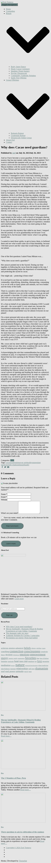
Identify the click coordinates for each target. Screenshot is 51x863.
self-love (32, 669)
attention (12, 648)
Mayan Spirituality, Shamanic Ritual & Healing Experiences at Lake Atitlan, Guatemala (24, 630)
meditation (6, 665)
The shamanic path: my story (17, 633)
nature (34, 463)
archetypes (4, 648)
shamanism (41, 668)
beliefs (27, 648)
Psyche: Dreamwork (19, 73)
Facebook (8, 850)
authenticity (19, 648)
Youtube (8, 855)
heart (16, 661)
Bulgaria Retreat (17, 133)
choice (33, 648)
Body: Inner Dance (18, 67)
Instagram (8, 853)
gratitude (11, 661)
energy (4, 658)
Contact (9, 142)
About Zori (10, 140)
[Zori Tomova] (7, 2)
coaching (5, 651)
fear (38, 658)
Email (4, 497)
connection (16, 651)
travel (26, 671)
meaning (45, 661)
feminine (4, 661)
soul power (10, 671)
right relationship (14, 465)
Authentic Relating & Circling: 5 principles (22, 635)
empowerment (37, 654)
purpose (13, 669)
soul (3, 671)
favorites (30, 658)
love (39, 661)
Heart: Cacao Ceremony (20, 69)
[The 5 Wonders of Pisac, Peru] (23, 768)
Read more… (6, 736)
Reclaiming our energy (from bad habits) (22, 638)
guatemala (14, 463)
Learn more (11, 544)
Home (8, 9)
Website (4, 500)
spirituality (25, 465)
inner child (23, 661)
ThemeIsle (23, 861)
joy (36, 661)
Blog (12, 460)
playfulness (5, 669)
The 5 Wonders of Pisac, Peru (13, 778)
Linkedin (8, 857)
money (13, 665)
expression (21, 658)
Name (4, 494)
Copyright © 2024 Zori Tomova (18, 848)
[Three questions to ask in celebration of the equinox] (23, 822)
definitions (16, 655)
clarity (44, 648)
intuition (31, 661)
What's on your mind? (9, 513)
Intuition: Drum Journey (20, 71)
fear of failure (44, 658)
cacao (8, 463)
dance (3, 655)
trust (30, 671)
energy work (13, 658)
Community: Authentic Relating (23, 76)
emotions (24, 654)
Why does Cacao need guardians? (19, 627)
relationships (22, 668)
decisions (9, 654)
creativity (44, 651)
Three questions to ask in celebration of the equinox (22, 832)
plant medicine (43, 665)
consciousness (32, 651)
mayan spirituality (25, 463)
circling (38, 648)
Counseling (10, 11)
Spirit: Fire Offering (18, 78)
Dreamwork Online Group (21, 138)
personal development (31, 665)
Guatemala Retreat (18, 135)
